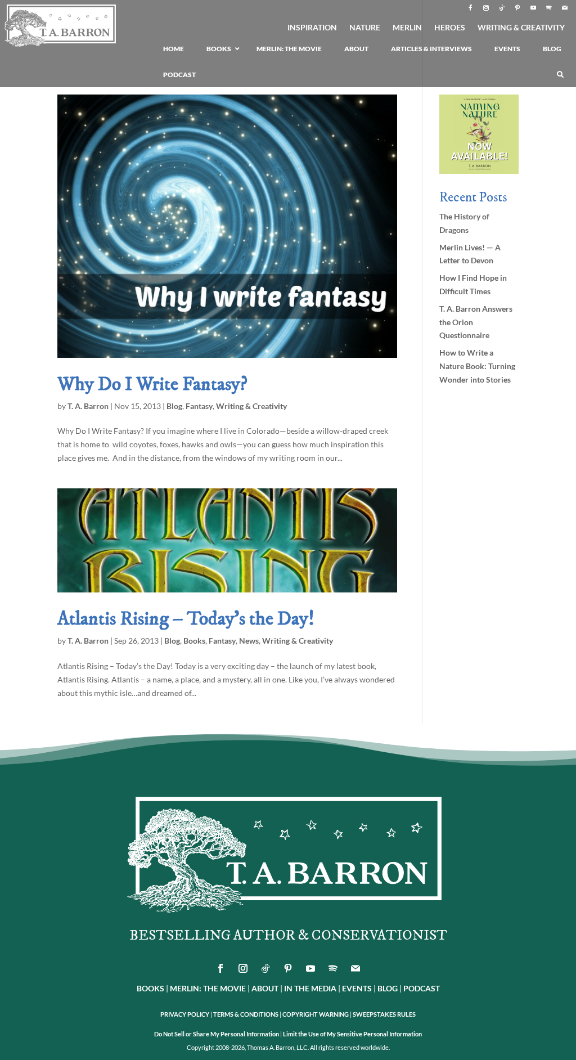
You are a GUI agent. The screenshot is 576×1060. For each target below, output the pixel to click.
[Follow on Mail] (564, 8)
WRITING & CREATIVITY (521, 28)
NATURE (364, 28)
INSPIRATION (312, 28)
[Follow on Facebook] (470, 8)
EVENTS (357, 988)
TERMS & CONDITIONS (245, 1014)
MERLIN (407, 28)
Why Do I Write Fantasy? (152, 384)
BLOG (387, 988)
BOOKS (150, 988)
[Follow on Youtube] (533, 8)
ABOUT (264, 988)
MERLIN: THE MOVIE (208, 988)
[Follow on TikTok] (501, 8)
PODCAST (421, 988)
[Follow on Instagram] (486, 8)
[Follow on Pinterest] (517, 8)
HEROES (449, 28)
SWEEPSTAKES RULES (384, 1014)
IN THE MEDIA (310, 988)
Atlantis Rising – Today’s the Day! (185, 619)
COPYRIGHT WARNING (315, 1014)
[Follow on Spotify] (549, 8)
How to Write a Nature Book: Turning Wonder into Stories (477, 366)
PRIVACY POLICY (184, 1014)
